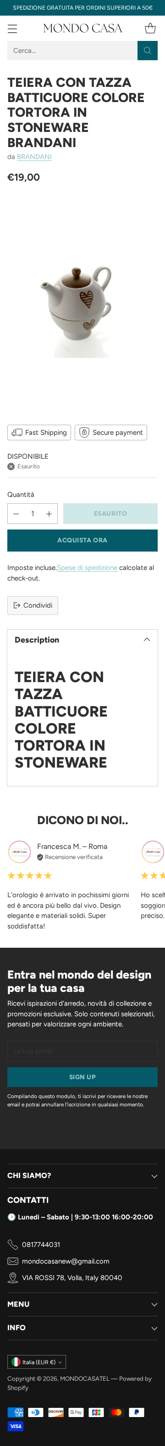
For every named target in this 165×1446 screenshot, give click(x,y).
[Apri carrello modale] (150, 28)
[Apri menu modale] (12, 28)
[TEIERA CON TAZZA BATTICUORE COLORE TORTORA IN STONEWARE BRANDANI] (82, 302)
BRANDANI (34, 157)
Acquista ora (82, 540)
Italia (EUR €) (38, 1362)
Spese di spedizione (87, 568)
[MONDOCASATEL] (82, 28)
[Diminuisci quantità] (16, 514)
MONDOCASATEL (85, 1378)
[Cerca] (148, 50)
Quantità (20, 494)
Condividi (37, 605)
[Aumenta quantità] (49, 514)
